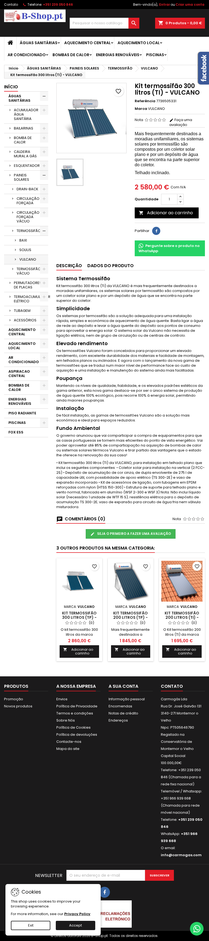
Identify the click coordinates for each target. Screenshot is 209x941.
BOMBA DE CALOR (23, 140)
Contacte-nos (68, 741)
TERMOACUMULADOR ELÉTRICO (31, 299)
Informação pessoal (127, 699)
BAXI (23, 240)
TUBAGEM (22, 310)
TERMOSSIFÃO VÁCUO (29, 271)
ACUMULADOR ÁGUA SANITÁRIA (26, 114)
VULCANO (27, 259)
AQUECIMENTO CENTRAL (87, 43)
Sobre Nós (65, 720)
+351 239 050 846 (58, 4)
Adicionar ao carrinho (166, 213)
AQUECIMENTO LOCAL (139, 43)
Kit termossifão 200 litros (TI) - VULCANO (182, 617)
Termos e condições (74, 713)
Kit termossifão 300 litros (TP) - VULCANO (79, 617)
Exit (30, 925)
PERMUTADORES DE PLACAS (28, 285)
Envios (61, 699)
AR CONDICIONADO (27, 55)
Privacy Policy (77, 913)
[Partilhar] (156, 231)
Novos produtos (18, 706)
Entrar (164, 4)
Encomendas (120, 706)
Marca (141, 108)
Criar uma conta (190, 4)
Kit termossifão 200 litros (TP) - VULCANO (130, 617)
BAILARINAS (23, 128)
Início (11, 87)
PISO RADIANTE (22, 413)
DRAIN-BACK (27, 189)
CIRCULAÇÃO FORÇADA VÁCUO (28, 217)
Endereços (118, 720)
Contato (11, 4)
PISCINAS (155, 55)
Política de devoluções (76, 734)
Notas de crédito (123, 713)
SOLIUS (25, 249)
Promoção (13, 699)
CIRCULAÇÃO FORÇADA (28, 201)
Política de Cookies (73, 727)
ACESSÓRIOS (25, 320)
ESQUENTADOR (27, 165)
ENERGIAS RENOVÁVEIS (117, 55)
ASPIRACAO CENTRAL (19, 373)
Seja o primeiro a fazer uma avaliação (133, 533)
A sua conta (123, 686)
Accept (75, 925)
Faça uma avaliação (180, 122)
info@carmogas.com (181, 855)
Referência (145, 101)
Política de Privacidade (76, 706)
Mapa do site (67, 748)
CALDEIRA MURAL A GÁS (25, 154)
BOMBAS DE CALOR (71, 55)
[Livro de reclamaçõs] (104, 913)
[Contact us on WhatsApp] (197, 929)
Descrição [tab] (69, 266)
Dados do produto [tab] (110, 266)
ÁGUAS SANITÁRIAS (38, 43)
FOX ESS (15, 432)
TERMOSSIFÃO (29, 230)
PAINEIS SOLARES (21, 177)
